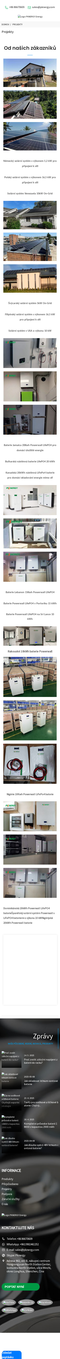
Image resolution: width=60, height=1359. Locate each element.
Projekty (17, 24)
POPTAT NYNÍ (14, 1287)
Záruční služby (11, 1199)
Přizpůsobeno (10, 1184)
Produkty (7, 1179)
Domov (5, 24)
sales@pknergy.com (43, 7)
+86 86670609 (16, 7)
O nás (5, 1204)
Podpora (7, 1194)
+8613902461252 (29, 1244)
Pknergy (20, 1255)
